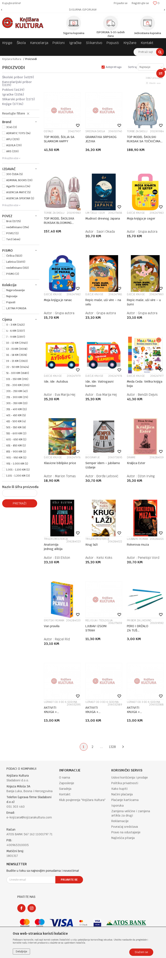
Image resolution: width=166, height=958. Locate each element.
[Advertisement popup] (83, 479)
